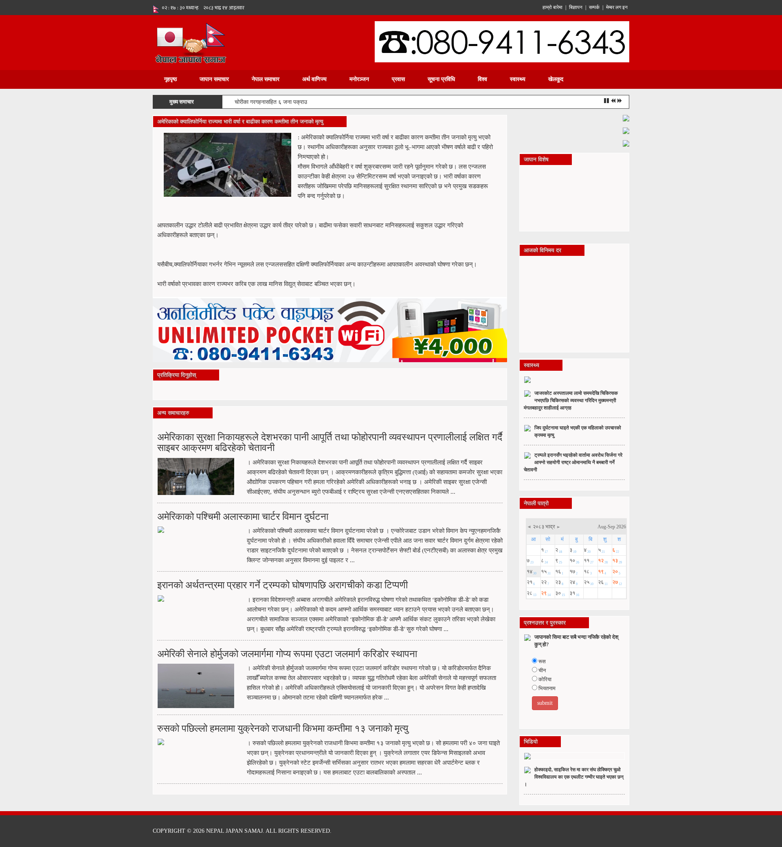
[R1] (626, 117)
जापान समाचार (214, 79)
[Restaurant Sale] (626, 130)
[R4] (626, 143)
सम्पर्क (594, 7)
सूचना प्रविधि (441, 79)
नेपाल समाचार (265, 79)
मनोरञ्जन (359, 79)
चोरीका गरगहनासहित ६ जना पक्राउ (271, 102)
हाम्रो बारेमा (552, 7)
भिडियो (531, 742)
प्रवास (398, 79)
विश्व (482, 79)
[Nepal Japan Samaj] (190, 42)
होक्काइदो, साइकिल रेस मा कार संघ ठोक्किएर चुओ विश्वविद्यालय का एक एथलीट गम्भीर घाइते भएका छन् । (574, 777)
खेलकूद (555, 79)
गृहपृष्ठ (170, 79)
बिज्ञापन (575, 7)
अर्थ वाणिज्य (314, 79)
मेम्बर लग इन (617, 7)
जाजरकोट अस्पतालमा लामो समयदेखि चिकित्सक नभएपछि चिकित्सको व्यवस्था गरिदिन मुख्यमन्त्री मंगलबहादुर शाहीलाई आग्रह (571, 400)
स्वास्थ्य (517, 79)
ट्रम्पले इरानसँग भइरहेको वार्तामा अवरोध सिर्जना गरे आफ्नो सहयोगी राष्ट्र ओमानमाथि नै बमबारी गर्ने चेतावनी (573, 462)
